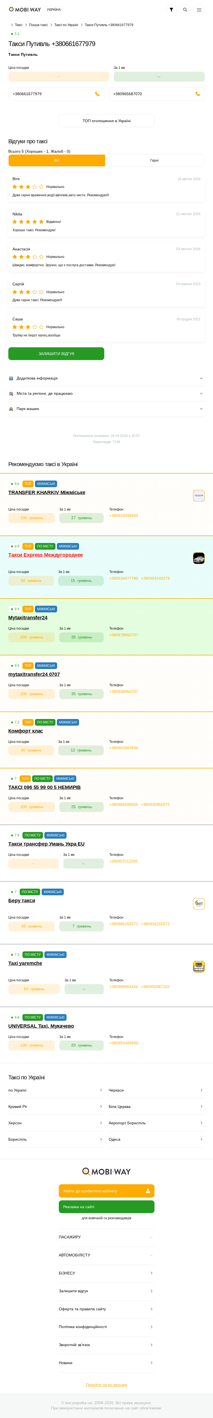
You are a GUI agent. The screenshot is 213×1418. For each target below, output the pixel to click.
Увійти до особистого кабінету (90, 1191)
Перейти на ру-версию (106, 1384)
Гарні (154, 160)
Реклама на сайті (78, 1207)
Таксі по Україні (66, 25)
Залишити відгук (56, 353)
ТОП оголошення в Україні (107, 121)
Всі (56, 160)
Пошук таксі (38, 25)
